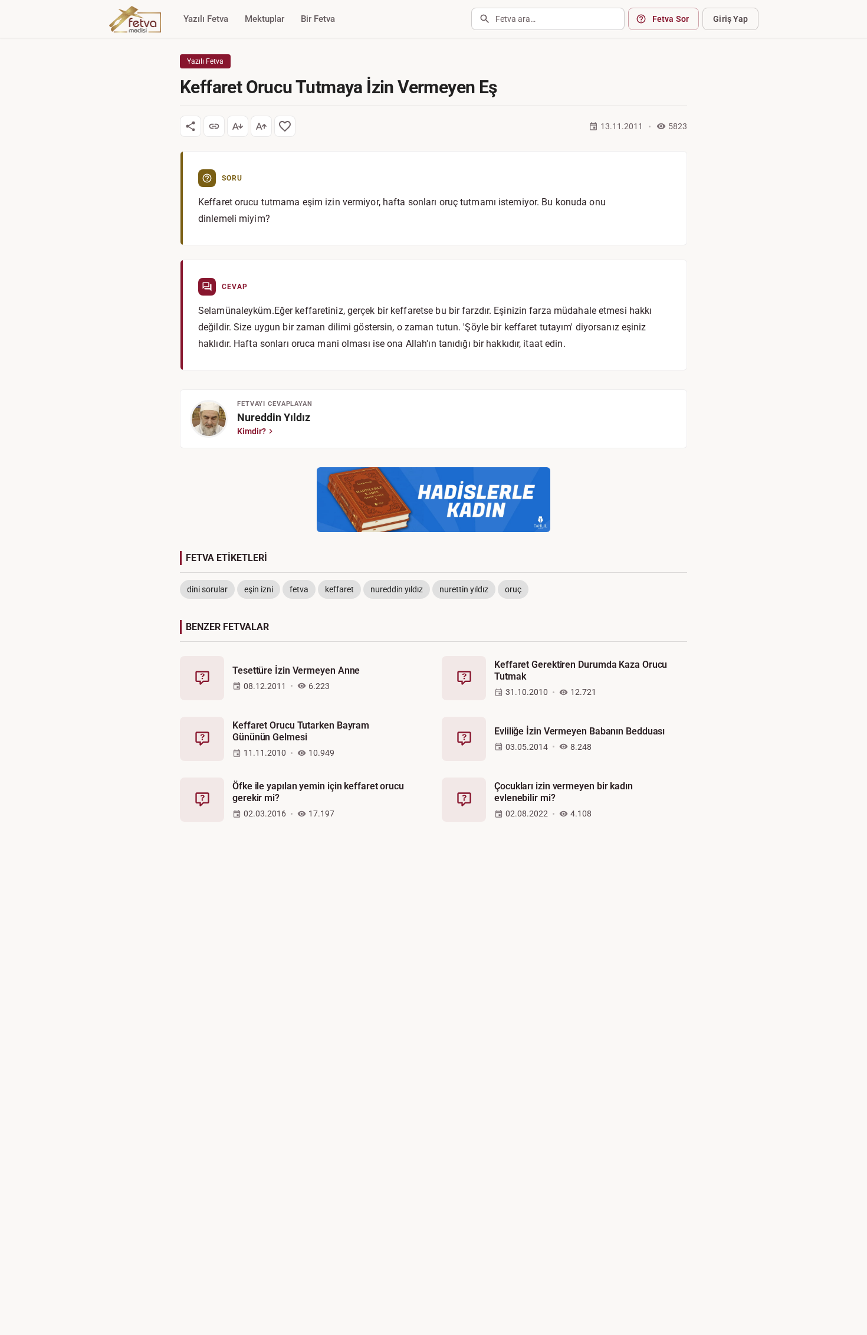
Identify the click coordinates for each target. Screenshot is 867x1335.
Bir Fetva (318, 19)
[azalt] (237, 126)
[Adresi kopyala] (214, 126)
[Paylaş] (190, 126)
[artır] (261, 126)
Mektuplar (264, 19)
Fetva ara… (515, 19)
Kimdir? (251, 431)
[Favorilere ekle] (284, 126)
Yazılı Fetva (205, 19)
